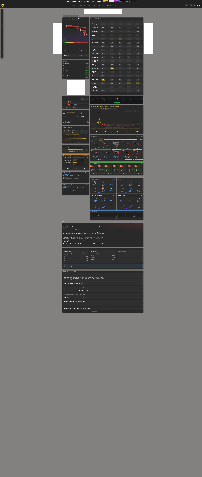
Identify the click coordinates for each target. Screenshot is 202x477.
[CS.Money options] (74, 1)
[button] (78, 42)
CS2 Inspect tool (94, 311)
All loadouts (116, 159)
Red (69, 104)
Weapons (74, 5)
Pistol (68, 15)
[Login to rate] (63, 107)
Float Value (65, 232)
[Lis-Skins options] (99, 1)
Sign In (199, 5)
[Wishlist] (191, 5)
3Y (112, 108)
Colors (103, 5)
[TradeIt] (117, 1)
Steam (102, 106)
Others (99, 5)
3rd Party (99, 106)
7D (101, 108)
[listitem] (93, 169)
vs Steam (98, 108)
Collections (80, 5)
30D (103, 108)
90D (106, 108)
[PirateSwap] (111, 1)
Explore (115, 5)
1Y (110, 108)
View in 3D (99, 159)
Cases (85, 5)
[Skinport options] (87, 1)
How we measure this (66, 117)
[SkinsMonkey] (105, 1)
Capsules (89, 5)
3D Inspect (110, 5)
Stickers (94, 5)
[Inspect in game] (88, 19)
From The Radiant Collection (97, 195)
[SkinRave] (128, 1)
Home (66, 15)
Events (93, 108)
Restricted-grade (78, 226)
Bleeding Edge (75, 15)
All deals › (141, 163)
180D (108, 108)
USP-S (71, 15)
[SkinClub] (122, 1)
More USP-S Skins (121, 195)
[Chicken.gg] (134, 1)
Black (72, 104)
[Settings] (194, 5)
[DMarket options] (81, 1)
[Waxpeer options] (93, 1)
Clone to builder (134, 159)
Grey (75, 104)
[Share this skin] (63, 19)
